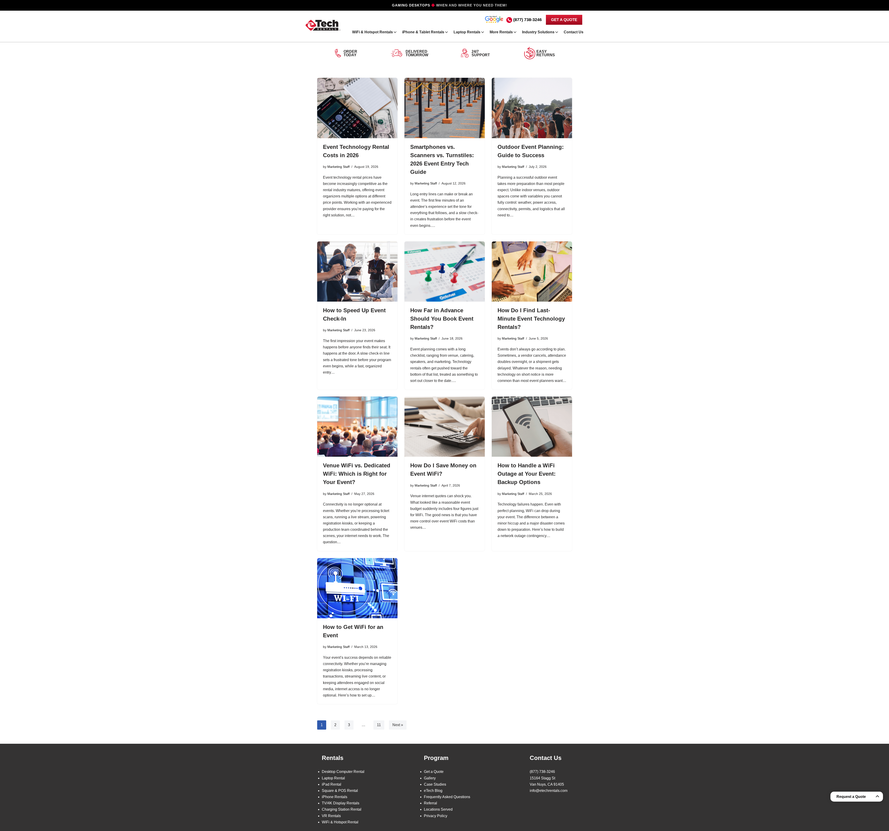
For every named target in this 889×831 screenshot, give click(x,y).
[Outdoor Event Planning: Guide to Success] (532, 108)
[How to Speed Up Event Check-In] (357, 271)
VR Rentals (331, 816)
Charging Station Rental (341, 809)
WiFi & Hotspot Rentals (372, 32)
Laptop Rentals (467, 32)
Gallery (430, 778)
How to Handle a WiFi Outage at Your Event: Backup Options (527, 473)
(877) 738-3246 (527, 19)
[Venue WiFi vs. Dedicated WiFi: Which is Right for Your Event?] (357, 427)
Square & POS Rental (340, 791)
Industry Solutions (538, 32)
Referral (430, 803)
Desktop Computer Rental (343, 772)
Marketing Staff (338, 167)
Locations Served (438, 809)
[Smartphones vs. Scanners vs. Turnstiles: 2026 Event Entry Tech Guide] (444, 108)
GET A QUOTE (564, 20)
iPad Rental (331, 784)
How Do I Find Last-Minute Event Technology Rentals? (531, 318)
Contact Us (573, 32)
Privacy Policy (435, 816)
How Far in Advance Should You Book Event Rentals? (441, 318)
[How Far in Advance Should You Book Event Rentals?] (444, 271)
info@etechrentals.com (548, 791)
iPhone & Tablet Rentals (423, 32)
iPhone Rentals (334, 797)
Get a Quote (434, 772)
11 (379, 725)
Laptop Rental (333, 778)
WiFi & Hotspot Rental (340, 822)
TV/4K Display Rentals (340, 803)
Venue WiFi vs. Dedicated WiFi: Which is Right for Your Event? (356, 473)
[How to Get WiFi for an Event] (357, 588)
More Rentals (501, 32)
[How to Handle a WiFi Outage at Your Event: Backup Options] (532, 427)
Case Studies (435, 784)
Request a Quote (851, 797)
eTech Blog (433, 791)
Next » (397, 725)
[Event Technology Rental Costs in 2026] (357, 108)
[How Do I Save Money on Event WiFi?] (444, 427)
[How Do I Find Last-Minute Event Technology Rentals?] (532, 271)
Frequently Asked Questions (447, 797)
